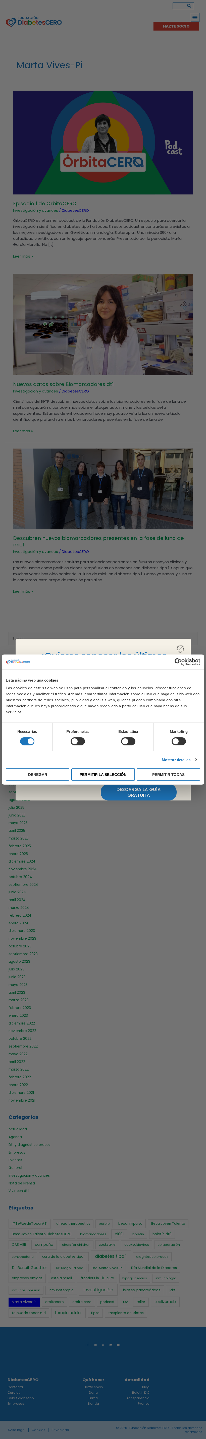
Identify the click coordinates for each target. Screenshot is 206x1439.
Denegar (37, 774)
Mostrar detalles (176, 759)
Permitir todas (168, 774)
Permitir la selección (103, 774)
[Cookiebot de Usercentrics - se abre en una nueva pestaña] (178, 662)
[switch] (78, 741)
